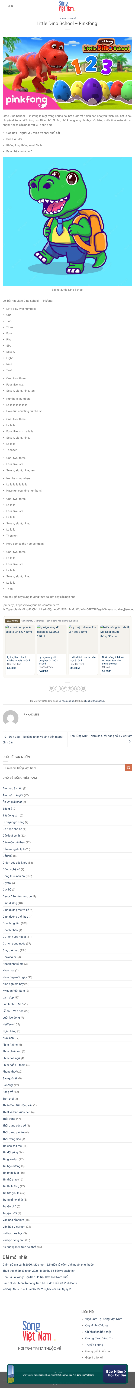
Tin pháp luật (11, 1172)
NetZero (8, 1024)
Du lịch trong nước (14, 943)
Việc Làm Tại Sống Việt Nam (103, 1319)
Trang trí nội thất (13, 1199)
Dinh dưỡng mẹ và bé (16, 909)
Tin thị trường (11, 1186)
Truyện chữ (9, 1206)
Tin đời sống (10, 1152)
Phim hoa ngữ (11, 1058)
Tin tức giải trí (11, 1193)
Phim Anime (10, 1044)
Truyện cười (10, 1213)
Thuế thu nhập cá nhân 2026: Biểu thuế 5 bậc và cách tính (39, 1270)
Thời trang (9, 1118)
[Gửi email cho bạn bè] (71, 689)
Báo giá (7, 808)
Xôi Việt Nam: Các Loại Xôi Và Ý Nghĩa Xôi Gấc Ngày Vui (38, 1289)
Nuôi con (8, 1038)
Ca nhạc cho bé (12, 829)
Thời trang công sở (14, 1125)
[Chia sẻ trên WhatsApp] (51, 689)
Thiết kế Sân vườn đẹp (16, 1112)
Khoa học (8, 970)
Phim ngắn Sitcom (14, 1065)
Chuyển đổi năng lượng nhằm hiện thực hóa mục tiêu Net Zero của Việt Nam (52, 1375)
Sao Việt (8, 1085)
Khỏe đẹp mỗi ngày (15, 977)
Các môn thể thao (14, 842)
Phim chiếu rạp (12, 1051)
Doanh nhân (10, 930)
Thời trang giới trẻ (14, 1132)
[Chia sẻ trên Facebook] (58, 689)
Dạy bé (7, 889)
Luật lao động (11, 1017)
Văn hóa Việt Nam (14, 1226)
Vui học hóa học (13, 1233)
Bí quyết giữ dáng (13, 822)
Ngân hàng (9, 1031)
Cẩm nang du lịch (14, 849)
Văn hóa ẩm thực (13, 1220)
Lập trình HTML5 (13, 1004)
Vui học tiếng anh (13, 1240)
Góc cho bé (10, 957)
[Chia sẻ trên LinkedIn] (83, 689)
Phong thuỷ (10, 1071)
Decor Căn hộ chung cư (17, 896)
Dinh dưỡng (10, 903)
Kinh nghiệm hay (13, 984)
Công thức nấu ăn (14, 876)
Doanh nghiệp (11, 923)
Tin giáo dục (10, 1159)
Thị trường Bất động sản (18, 1105)
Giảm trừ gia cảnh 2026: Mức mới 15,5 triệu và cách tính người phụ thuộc (48, 1264)
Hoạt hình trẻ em (13, 963)
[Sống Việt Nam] (67, 6)
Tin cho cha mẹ (12, 1145)
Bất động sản (11, 815)
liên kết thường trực (94, 701)
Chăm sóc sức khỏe (15, 862)
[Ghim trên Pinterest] (77, 689)
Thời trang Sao (12, 1139)
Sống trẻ (8, 1091)
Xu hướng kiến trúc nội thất (19, 1247)
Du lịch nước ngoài (14, 936)
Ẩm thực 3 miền (12, 788)
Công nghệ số (11, 869)
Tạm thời (8, 1098)
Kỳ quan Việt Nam (14, 990)
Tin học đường (11, 1166)
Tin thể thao (10, 1179)
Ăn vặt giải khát (12, 802)
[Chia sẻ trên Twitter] (64, 689)
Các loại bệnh (11, 835)
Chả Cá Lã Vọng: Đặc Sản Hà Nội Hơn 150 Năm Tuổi (35, 1277)
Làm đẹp (8, 997)
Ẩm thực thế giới (13, 795)
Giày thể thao (11, 950)
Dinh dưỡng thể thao (15, 916)
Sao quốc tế (10, 1078)
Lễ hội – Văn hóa (13, 1011)
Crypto (7, 883)
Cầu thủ (7, 855)
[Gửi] (128, 767)
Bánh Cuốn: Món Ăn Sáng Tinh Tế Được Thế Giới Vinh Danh (40, 1283)
